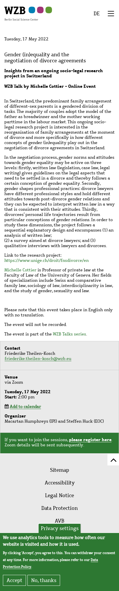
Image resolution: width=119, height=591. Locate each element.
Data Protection (59, 508)
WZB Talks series (69, 334)
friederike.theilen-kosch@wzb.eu (38, 358)
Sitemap (59, 470)
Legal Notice (59, 495)
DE (97, 13)
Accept (14, 580)
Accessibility (60, 482)
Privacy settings (60, 528)
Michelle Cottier (20, 270)
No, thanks (43, 580)
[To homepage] (21, 13)
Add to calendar (25, 406)
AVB (59, 520)
